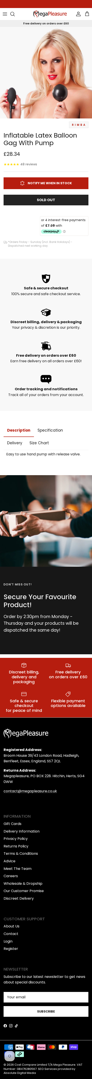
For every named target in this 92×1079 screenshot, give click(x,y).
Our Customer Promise (24, 890)
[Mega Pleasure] (50, 14)
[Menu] (5, 14)
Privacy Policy (16, 838)
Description (18, 430)
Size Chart (39, 443)
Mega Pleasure (64, 1065)
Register (11, 948)
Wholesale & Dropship (23, 883)
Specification (50, 430)
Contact (11, 933)
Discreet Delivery (19, 898)
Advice (9, 861)
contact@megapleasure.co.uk (30, 791)
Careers (11, 876)
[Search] (15, 14)
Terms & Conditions (21, 853)
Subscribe (46, 1011)
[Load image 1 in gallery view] (46, 72)
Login (8, 941)
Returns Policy (16, 846)
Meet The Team (17, 868)
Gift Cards (12, 823)
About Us (11, 926)
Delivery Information (22, 831)
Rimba (79, 125)
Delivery (14, 443)
